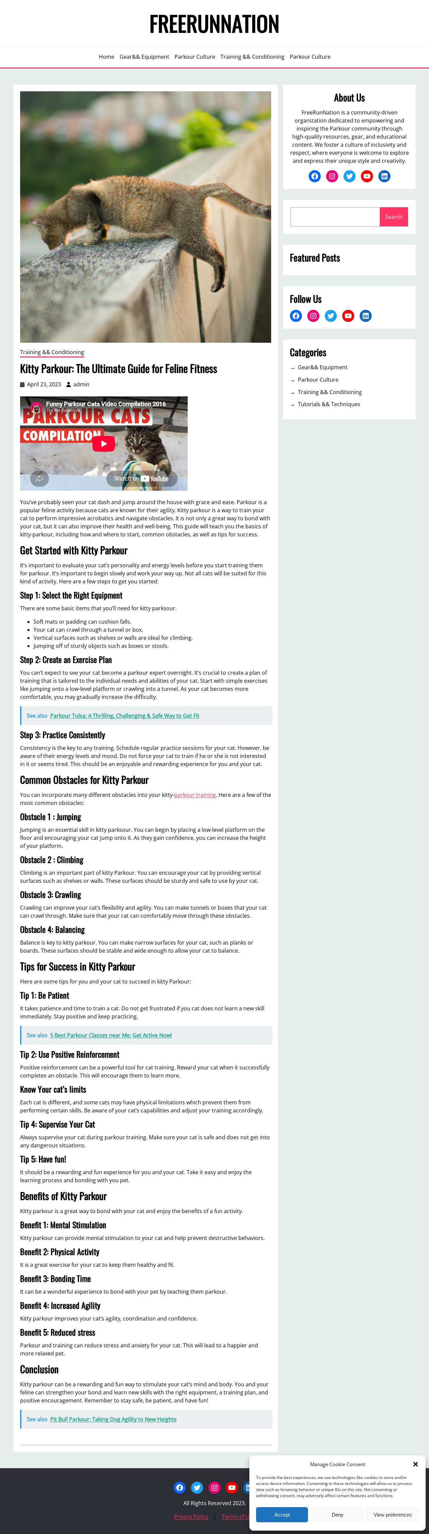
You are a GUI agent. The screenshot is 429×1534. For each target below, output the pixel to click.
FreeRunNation (214, 23)
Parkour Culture (318, 379)
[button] (415, 1464)
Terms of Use (238, 1516)
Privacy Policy (191, 1516)
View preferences (393, 1515)
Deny (338, 1515)
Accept (282, 1515)
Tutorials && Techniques (329, 404)
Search (394, 217)
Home (106, 56)
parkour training (195, 795)
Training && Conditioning (52, 352)
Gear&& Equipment (323, 367)
